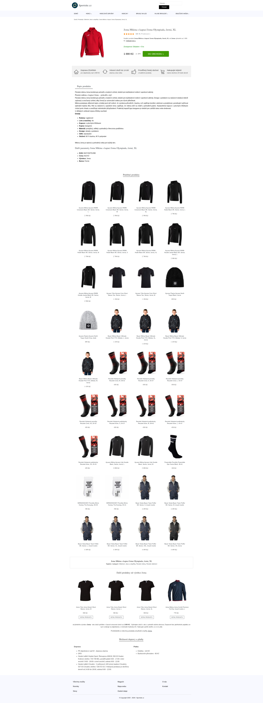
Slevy (75, 691)
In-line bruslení (160, 13)
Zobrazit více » (131, 41)
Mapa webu (122, 686)
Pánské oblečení (151, 564)
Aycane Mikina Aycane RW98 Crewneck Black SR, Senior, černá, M (117, 209)
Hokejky (125, 13)
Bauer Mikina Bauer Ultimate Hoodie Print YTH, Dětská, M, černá (88, 380)
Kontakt (165, 686)
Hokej (88, 13)
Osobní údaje (122, 691)
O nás (164, 682)
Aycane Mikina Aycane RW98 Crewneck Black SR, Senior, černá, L (88, 209)
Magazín (121, 682)
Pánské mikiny (141, 564)
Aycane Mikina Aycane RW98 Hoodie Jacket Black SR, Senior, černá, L (174, 252)
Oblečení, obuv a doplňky (91, 19)
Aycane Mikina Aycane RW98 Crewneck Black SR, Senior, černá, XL (146, 209)
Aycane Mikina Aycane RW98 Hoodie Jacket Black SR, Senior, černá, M (88, 295)
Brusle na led (141, 13)
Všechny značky (79, 682)
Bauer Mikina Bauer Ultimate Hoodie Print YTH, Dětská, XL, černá (146, 338)
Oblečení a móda (182, 13)
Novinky (76, 686)
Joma (173, 38)
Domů (76, 13)
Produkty (80, 19)
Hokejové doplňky (107, 13)
